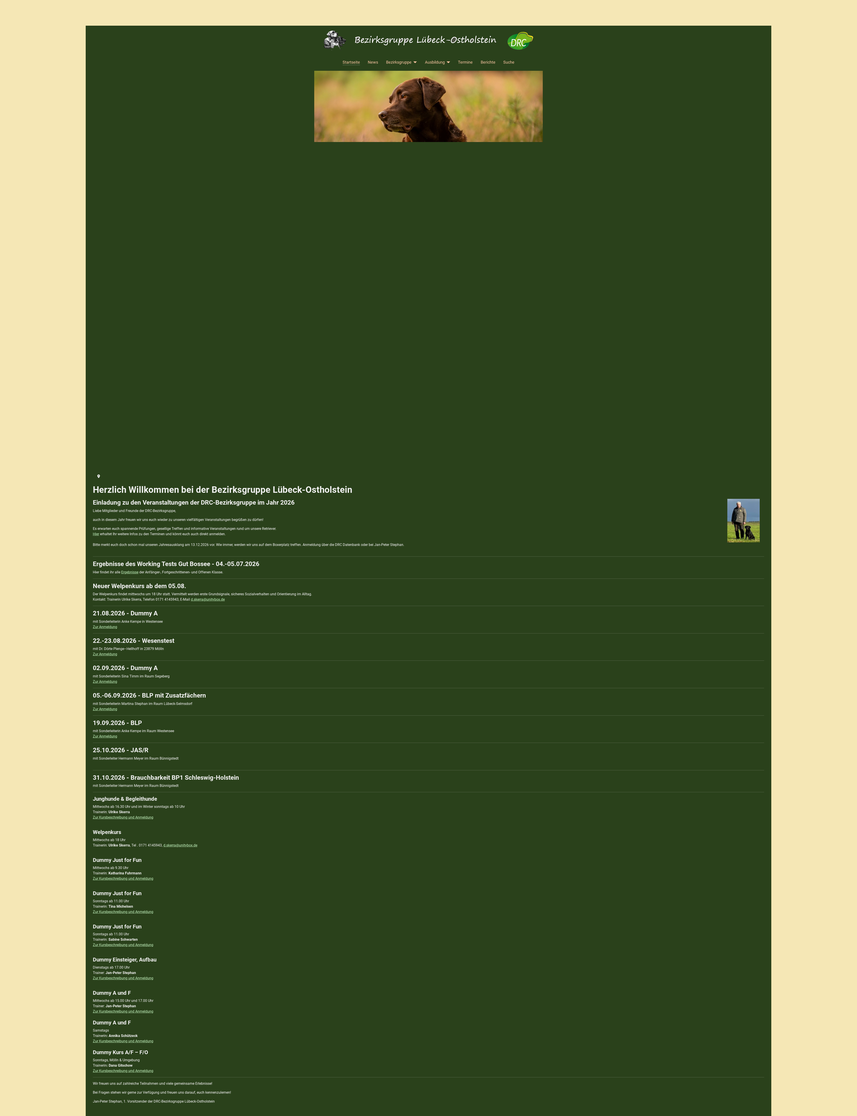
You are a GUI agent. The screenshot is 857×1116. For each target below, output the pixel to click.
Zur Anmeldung (105, 627)
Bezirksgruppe (399, 62)
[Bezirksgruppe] (414, 62)
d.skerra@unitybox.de (208, 599)
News (373, 62)
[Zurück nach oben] (849, 1107)
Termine (465, 62)
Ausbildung (435, 62)
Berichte (488, 62)
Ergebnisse (129, 572)
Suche (508, 62)
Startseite (351, 62)
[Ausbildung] (447, 62)
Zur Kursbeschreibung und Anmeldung (123, 817)
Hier (96, 534)
